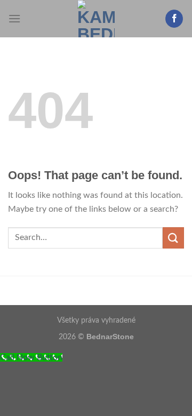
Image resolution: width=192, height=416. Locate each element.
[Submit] (173, 237)
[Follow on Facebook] (174, 19)
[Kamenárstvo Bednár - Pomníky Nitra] (96, 18)
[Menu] (14, 18)
